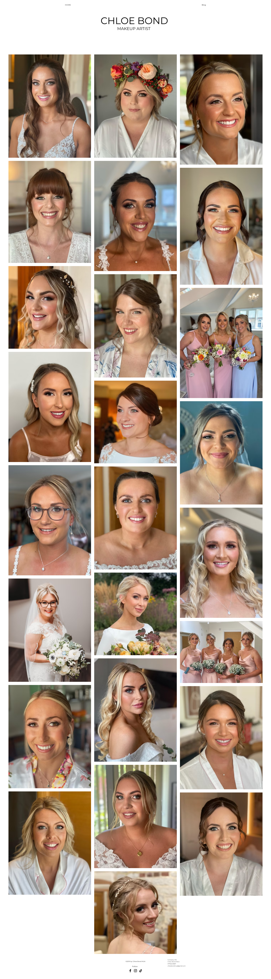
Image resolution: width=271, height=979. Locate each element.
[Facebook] (130, 971)
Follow (135, 966)
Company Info (172, 960)
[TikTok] (141, 971)
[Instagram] (135, 971)
